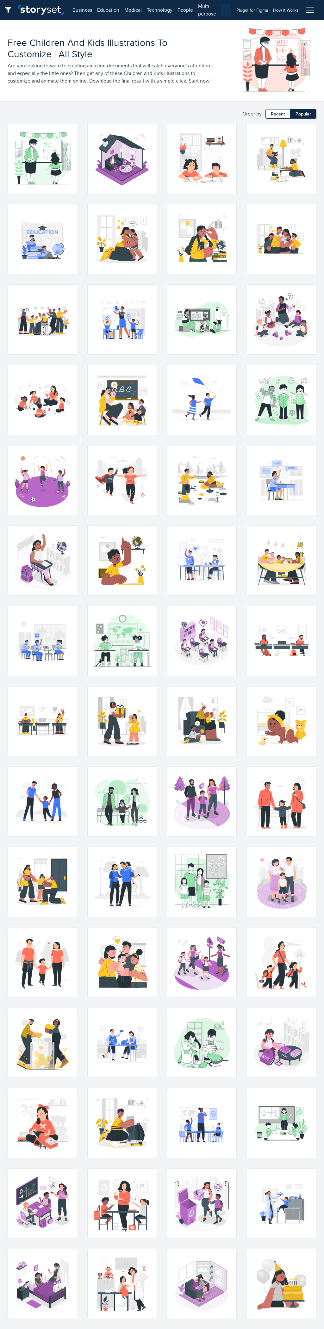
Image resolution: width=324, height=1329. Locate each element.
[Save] (69, 154)
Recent (278, 114)
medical (133, 10)
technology (159, 10)
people (185, 10)
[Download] (69, 143)
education (108, 10)
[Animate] (69, 132)
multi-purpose (207, 10)
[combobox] (226, 10)
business (82, 10)
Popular (303, 114)
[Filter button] (10, 10)
